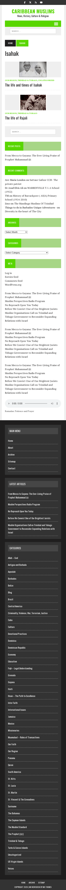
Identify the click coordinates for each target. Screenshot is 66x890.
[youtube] (41, 2)
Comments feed (13, 281)
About (10, 447)
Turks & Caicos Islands (18, 847)
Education (12, 661)
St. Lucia (12, 785)
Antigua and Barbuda (17, 564)
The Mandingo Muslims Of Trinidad (34, 203)
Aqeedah (12, 571)
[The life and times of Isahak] (33, 75)
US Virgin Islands (15, 861)
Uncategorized (46, 80)
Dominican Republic (16, 647)
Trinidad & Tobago (27, 80)
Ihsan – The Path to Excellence (21, 696)
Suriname (12, 806)
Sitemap (12, 461)
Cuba (10, 620)
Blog (10, 592)
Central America (15, 606)
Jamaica (11, 716)
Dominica (12, 640)
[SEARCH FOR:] (33, 31)
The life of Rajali (16, 118)
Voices (11, 868)
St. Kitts (12, 778)
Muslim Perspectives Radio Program (25, 301)
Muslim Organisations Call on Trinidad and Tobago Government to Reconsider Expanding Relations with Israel (30, 316)
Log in (8, 273)
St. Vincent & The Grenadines (21, 799)
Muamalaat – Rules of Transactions (23, 737)
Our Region (11, 80)
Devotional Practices (17, 633)
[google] (35, 2)
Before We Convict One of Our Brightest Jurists (31, 309)
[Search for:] (33, 131)
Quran (10, 765)
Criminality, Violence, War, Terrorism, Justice (28, 613)
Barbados (12, 578)
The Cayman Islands (16, 820)
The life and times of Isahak (23, 85)
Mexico (11, 723)
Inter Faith (12, 702)
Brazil (10, 599)
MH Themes (47, 887)
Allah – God (13, 557)
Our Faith (12, 744)
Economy (12, 654)
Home (10, 440)
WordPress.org (13, 284)
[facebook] (24, 2)
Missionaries (13, 730)
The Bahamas (14, 813)
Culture (11, 627)
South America (14, 771)
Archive (11, 454)
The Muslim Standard (17, 827)
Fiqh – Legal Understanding (20, 668)
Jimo (7, 203)
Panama (11, 758)
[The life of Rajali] (33, 108)
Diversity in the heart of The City (23, 211)
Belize (10, 585)
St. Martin (12, 792)
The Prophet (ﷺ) (15, 834)
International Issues (17, 709)
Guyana (11, 682)
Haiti (10, 689)
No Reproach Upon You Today (21, 305)
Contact (11, 468)
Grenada (12, 675)
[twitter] (30, 2)
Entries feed (11, 277)
